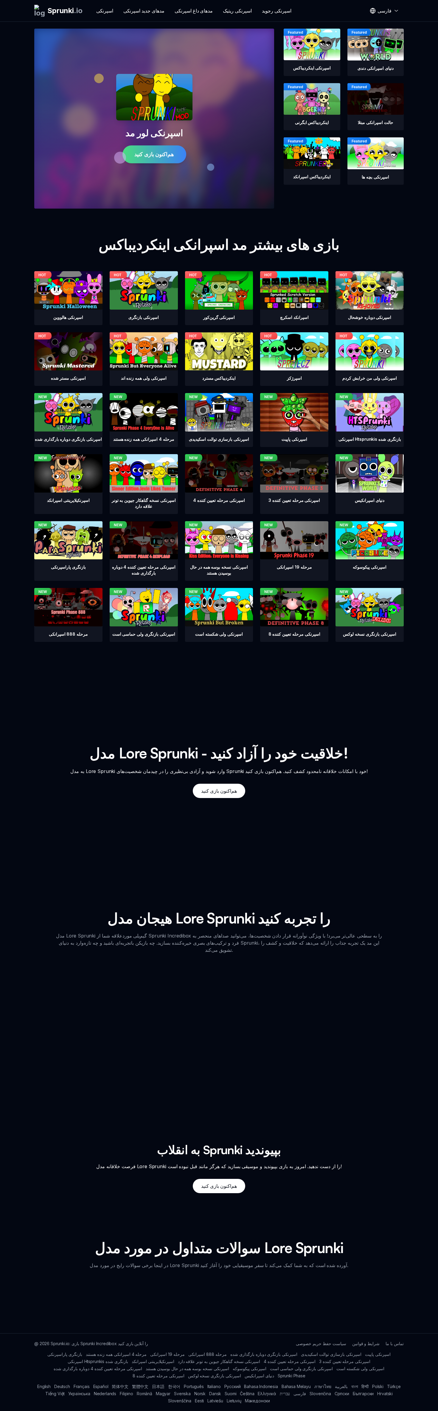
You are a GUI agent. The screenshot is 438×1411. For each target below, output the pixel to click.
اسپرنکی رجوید (276, 11)
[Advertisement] (219, 683)
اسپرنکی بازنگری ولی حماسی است (301, 1368)
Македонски (257, 1400)
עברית (285, 1393)
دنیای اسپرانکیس (259, 1375)
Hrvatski (385, 1393)
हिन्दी (365, 1386)
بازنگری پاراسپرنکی (64, 1354)
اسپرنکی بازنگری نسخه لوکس (214, 1375)
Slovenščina (179, 1400)
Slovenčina (320, 1393)
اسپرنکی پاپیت (378, 1354)
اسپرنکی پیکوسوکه (249, 1368)
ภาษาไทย (322, 1386)
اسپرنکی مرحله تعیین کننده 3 (344, 1361)
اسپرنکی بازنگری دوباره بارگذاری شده (263, 1354)
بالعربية (341, 1386)
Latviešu (215, 1400)
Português (194, 1386)
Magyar (163, 1393)
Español (100, 1386)
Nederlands (105, 1393)
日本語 (158, 1386)
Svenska (182, 1393)
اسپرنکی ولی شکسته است (360, 1368)
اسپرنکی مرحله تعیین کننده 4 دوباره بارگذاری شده (98, 1368)
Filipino (126, 1393)
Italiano (214, 1386)
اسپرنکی (104, 11)
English (44, 1386)
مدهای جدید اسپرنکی (143, 11)
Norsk (200, 1393)
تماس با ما (395, 1343)
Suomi (230, 1393)
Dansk (215, 1393)
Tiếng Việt (55, 1393)
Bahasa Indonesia (261, 1386)
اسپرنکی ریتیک (237, 11)
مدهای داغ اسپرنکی (194, 11)
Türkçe (394, 1386)
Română (144, 1393)
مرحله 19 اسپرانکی (167, 1354)
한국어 (174, 1386)
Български (363, 1393)
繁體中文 (140, 1386)
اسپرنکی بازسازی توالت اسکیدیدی (331, 1354)
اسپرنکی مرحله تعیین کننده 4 (289, 1361)
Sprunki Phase (291, 1375)
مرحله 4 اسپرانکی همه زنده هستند (116, 1354)
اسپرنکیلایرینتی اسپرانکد (153, 1361)
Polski (377, 1386)
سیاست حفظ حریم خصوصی (321, 1343)
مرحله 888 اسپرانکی (207, 1354)
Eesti (199, 1400)
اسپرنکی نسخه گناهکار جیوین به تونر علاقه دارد (219, 1361)
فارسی (299, 1393)
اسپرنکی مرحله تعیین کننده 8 (158, 1375)
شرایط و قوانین (366, 1343)
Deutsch (62, 1386)
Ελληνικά (267, 1393)
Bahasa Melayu (296, 1386)
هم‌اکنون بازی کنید (154, 154)
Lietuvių (234, 1400)
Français (82, 1386)
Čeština (247, 1393)
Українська (79, 1393)
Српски (342, 1393)
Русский (232, 1386)
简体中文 (120, 1386)
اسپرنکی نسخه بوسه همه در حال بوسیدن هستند (187, 1368)
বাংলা (354, 1386)
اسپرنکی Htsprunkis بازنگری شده (98, 1361)
